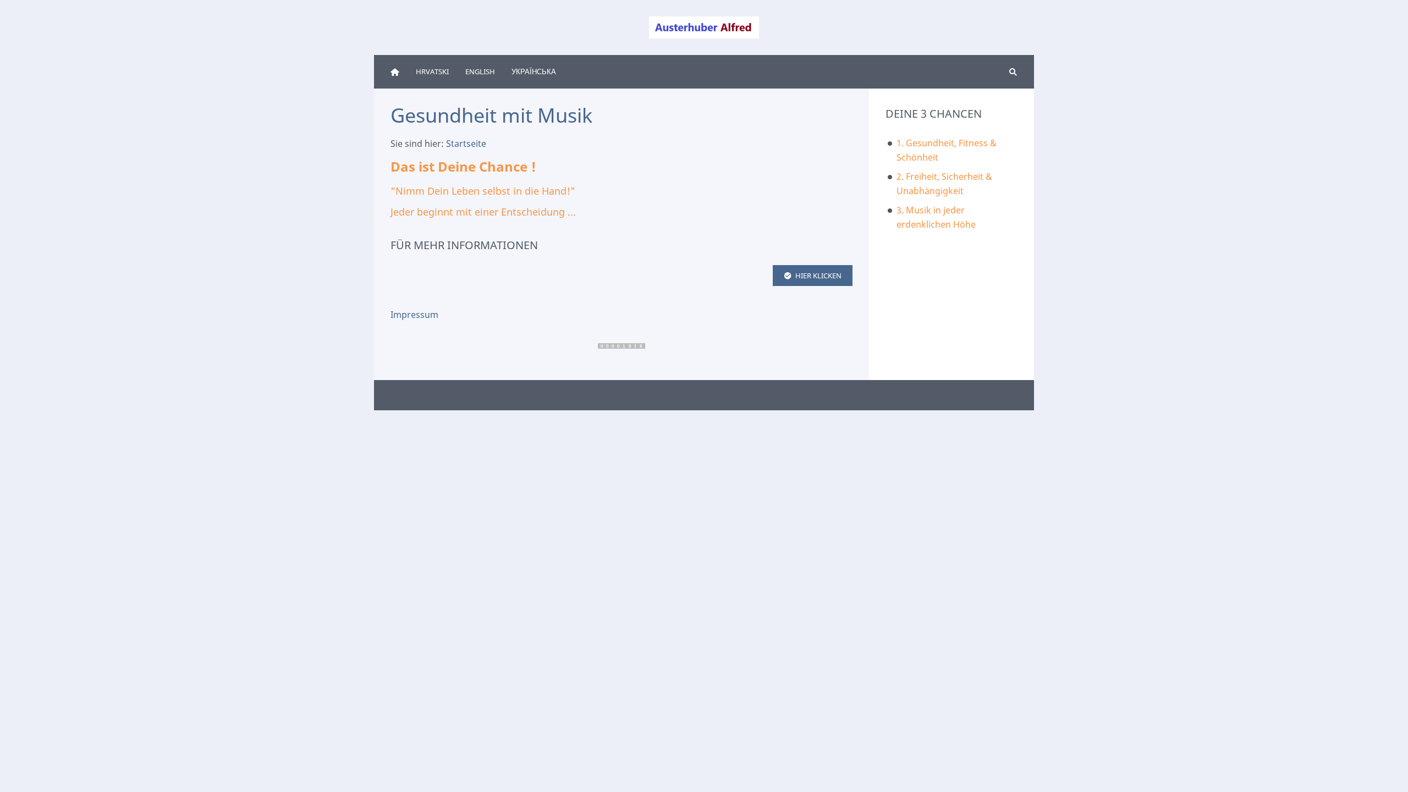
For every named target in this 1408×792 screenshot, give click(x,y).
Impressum (414, 315)
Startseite (466, 144)
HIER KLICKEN (818, 275)
